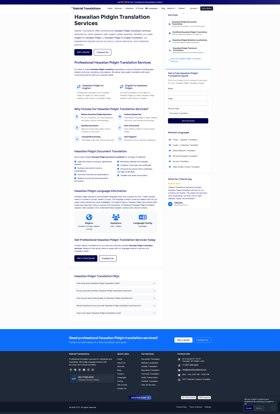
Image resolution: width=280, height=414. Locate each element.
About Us (171, 8)
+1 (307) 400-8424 (190, 365)
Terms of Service (195, 407)
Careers (120, 374)
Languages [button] (153, 8)
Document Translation (150, 359)
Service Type (173, 108)
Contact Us (102, 52)
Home (110, 8)
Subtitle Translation (149, 366)
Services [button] (118, 8)
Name (170, 88)
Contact (181, 8)
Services (120, 366)
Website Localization (149, 363)
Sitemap (208, 407)
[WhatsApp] (92, 369)
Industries (129, 8)
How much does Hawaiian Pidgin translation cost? (99, 313)
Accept (249, 408)
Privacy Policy (182, 407)
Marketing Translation (150, 370)
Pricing (140, 8)
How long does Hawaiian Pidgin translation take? (98, 283)
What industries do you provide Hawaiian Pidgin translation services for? (109, 305)
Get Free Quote (188, 121)
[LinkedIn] (79, 369)
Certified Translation (149, 381)
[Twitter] (75, 369)
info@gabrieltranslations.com (194, 369)
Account (193, 8)
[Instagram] (88, 369)
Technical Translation (150, 374)
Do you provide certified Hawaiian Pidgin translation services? (104, 291)
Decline (259, 408)
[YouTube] (84, 369)
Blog (163, 8)
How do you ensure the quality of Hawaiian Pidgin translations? (104, 298)
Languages (121, 377)
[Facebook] (71, 369)
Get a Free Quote (86, 258)
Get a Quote (206, 8)
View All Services (148, 385)
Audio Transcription (149, 377)
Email (170, 98)
